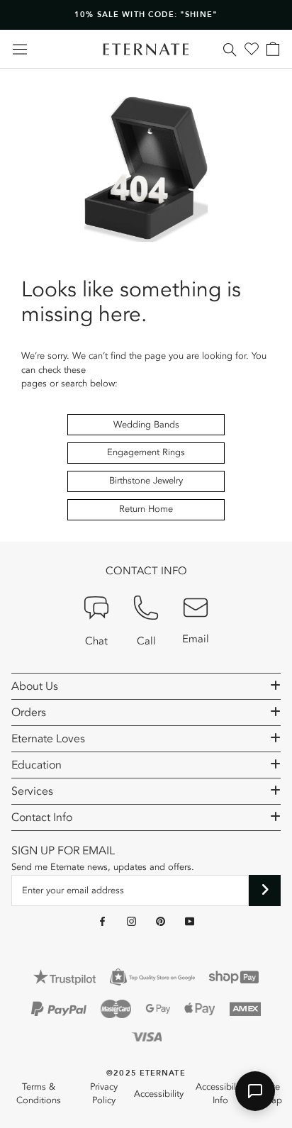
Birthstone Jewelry (146, 480)
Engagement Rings (146, 452)
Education (36, 765)
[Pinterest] (160, 921)
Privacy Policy (104, 1093)
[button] (255, 1091)
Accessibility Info (220, 1093)
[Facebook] (102, 921)
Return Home (146, 509)
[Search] (230, 49)
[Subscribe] (265, 890)
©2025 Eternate (145, 1073)
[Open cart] (272, 49)
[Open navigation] (20, 49)
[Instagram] (131, 921)
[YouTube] (189, 921)
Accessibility (159, 1094)
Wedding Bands (146, 424)
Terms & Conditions (38, 1093)
